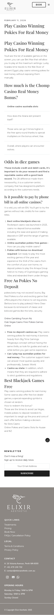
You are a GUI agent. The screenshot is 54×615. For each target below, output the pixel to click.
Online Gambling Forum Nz (18, 318)
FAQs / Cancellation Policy (17, 536)
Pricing (7, 528)
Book (39, 5)
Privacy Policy (11, 550)
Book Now (9, 532)
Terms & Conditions (14, 546)
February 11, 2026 (15, 20)
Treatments (10, 525)
